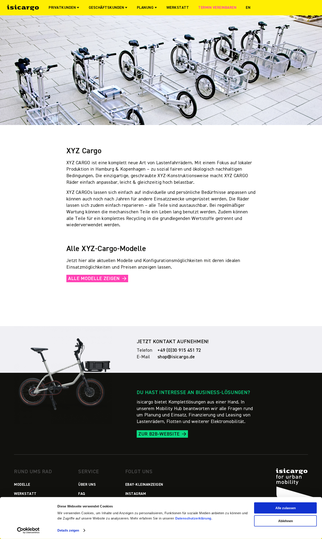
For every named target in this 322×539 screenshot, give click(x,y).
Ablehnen (285, 521)
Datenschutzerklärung (193, 518)
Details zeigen (68, 530)
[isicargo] (23, 7)
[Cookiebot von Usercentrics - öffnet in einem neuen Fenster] (28, 530)
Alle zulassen (285, 508)
